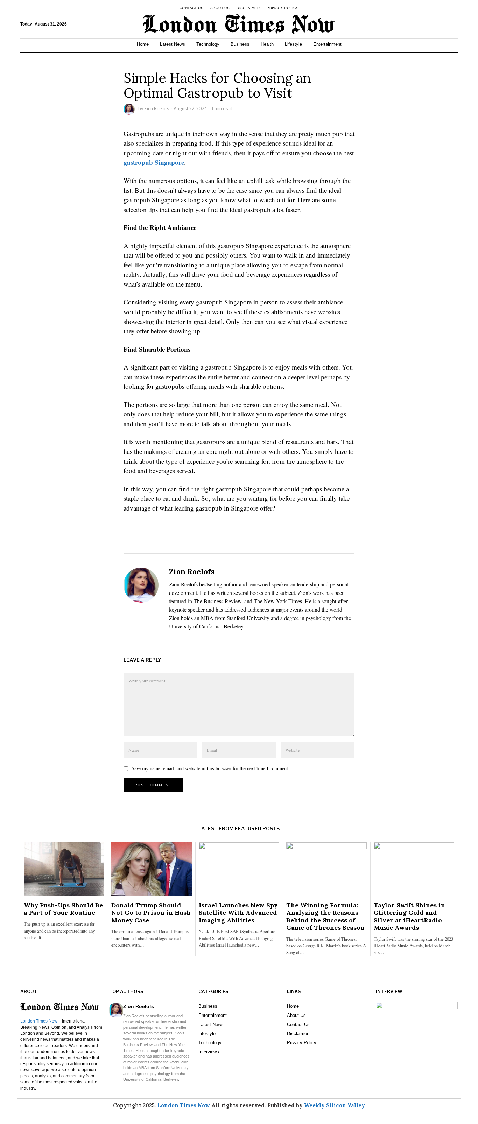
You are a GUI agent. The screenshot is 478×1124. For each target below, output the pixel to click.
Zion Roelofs (156, 108)
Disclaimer (248, 8)
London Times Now (38, 1021)
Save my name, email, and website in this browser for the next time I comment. (210, 768)
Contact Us (191, 8)
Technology (207, 44)
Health (267, 44)
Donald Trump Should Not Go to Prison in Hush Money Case (151, 912)
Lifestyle (293, 44)
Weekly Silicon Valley (334, 1105)
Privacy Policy (282, 8)
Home (143, 44)
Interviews (208, 1051)
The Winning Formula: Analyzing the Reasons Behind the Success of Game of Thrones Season (325, 916)
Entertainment (327, 44)
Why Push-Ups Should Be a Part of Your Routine (63, 908)
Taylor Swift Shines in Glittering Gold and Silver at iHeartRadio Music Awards (409, 916)
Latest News (172, 44)
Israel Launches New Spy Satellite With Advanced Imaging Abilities (238, 912)
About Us (220, 8)
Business (240, 44)
